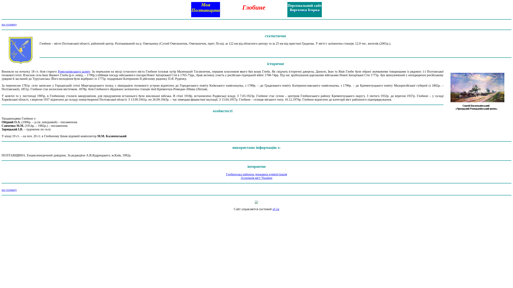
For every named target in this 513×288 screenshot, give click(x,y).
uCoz (276, 209)
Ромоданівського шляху (74, 71)
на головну (9, 24)
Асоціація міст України (256, 178)
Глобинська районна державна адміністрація (256, 174)
